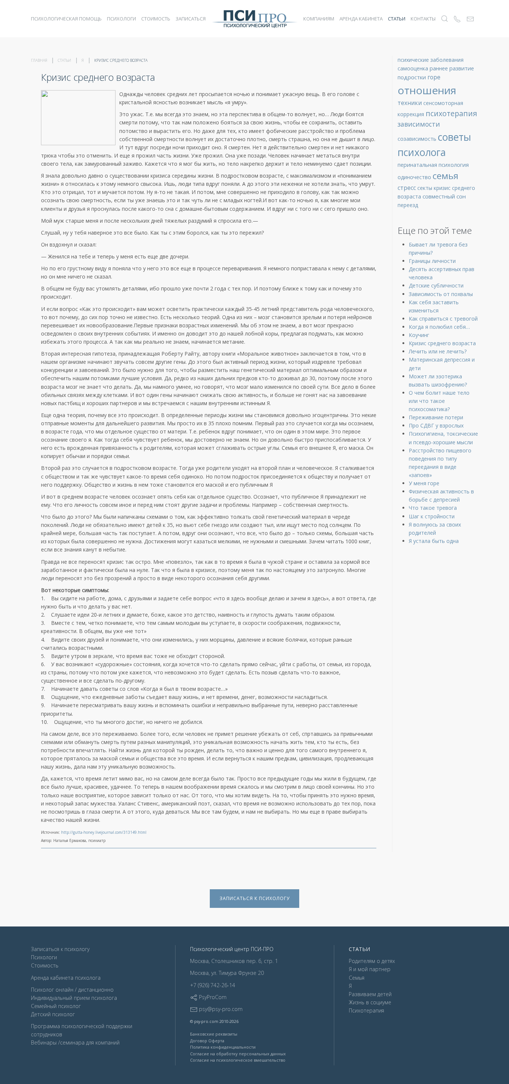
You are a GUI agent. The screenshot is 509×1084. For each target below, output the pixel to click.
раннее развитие (452, 68)
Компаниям (318, 18)
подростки (412, 77)
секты (425, 187)
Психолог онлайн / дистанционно (72, 989)
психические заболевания (431, 59)
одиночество (415, 177)
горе (433, 77)
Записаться (191, 18)
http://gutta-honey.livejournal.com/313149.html (103, 832)
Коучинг (419, 334)
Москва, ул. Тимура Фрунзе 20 (227, 972)
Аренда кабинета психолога (66, 977)
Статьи (396, 18)
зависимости (419, 124)
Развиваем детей (370, 994)
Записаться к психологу (254, 898)
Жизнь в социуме (370, 1002)
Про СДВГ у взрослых (436, 425)
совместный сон (444, 196)
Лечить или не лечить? (438, 351)
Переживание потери (436, 417)
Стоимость (155, 18)
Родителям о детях (372, 960)
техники (410, 103)
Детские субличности (436, 285)
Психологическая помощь (66, 18)
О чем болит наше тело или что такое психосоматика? (439, 401)
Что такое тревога (433, 507)
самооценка (414, 68)
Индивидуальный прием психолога (74, 997)
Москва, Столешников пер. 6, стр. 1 (234, 960)
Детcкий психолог (53, 1014)
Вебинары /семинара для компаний (75, 1042)
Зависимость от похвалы (441, 294)
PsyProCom (212, 997)
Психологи (121, 18)
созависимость (418, 138)
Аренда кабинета (361, 18)
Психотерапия (366, 1010)
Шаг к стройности (432, 516)
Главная (39, 60)
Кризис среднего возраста (442, 343)
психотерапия (451, 113)
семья (445, 176)
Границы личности (432, 260)
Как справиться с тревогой (443, 318)
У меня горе (424, 483)
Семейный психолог (56, 1006)
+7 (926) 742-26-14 (212, 985)
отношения (427, 90)
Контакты (423, 18)
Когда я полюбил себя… (439, 326)
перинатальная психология (433, 164)
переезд (408, 205)
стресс (407, 188)
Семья (356, 977)
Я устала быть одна (434, 540)
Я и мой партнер (370, 969)
